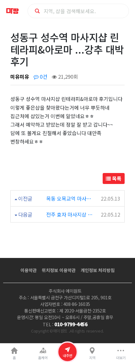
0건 (43, 76)
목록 (116, 178)
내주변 (67, 355)
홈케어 (42, 357)
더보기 (121, 357)
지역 (92, 357)
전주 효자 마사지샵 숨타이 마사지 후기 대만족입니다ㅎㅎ (70, 214)
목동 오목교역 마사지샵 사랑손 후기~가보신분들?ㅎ (70, 198)
